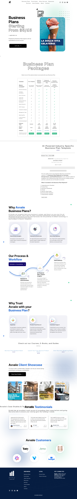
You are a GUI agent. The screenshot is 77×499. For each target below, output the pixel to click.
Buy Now (39, 133)
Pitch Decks (34, 1)
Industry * (51, 158)
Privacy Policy (42, 474)
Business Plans (26, 1)
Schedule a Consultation (17, 264)
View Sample (39, 130)
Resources (51, 1)
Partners (28, 3)
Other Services (43, 1)
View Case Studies (16, 374)
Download (31, 133)
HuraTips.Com (75, 139)
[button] (58, 168)
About (42, 3)
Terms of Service (42, 476)
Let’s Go (17, 45)
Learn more (44, 197)
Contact (47, 3)
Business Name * (58, 160)
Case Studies (35, 3)
